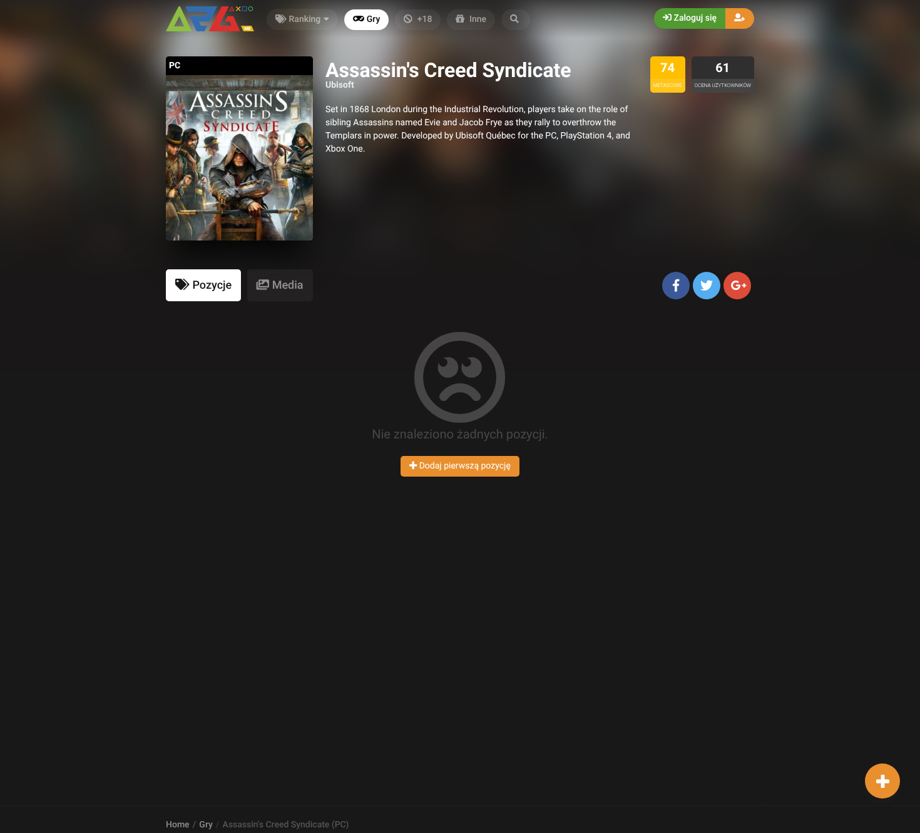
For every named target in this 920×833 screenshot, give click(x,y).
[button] (515, 19)
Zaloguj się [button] (694, 18)
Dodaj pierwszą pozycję (464, 466)
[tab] (203, 285)
